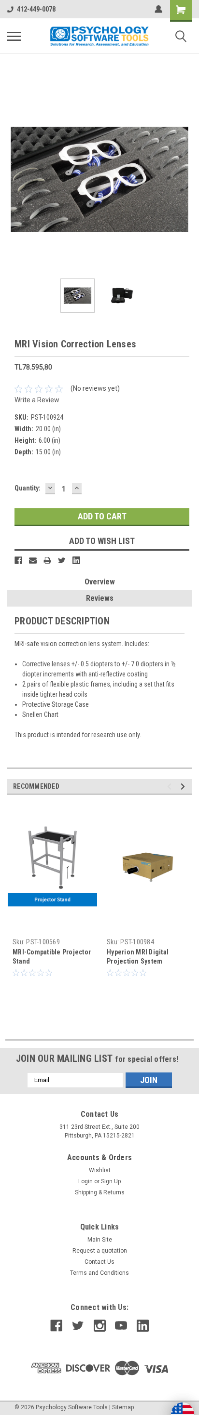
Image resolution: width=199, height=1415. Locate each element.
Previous (14, 179)
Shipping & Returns (100, 1192)
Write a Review (36, 400)
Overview (100, 581)
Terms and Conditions (99, 1273)
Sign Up (111, 1181)
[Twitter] (62, 560)
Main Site (99, 1239)
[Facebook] (18, 560)
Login (85, 1181)
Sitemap (123, 1407)
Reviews (100, 598)
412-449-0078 (36, 9)
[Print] (47, 560)
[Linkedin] (76, 560)
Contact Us (99, 1261)
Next (184, 179)
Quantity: (27, 488)
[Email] (33, 560)
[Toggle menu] (14, 36)
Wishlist (100, 1170)
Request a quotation (99, 1250)
